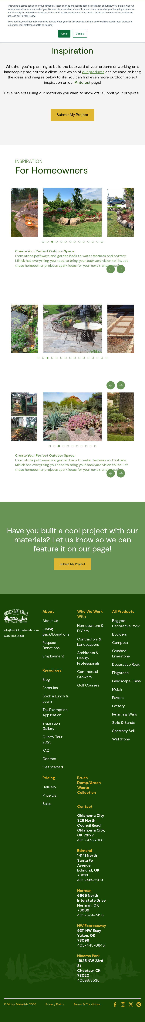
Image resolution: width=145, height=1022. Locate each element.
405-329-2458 (90, 915)
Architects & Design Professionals (88, 658)
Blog (46, 679)
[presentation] (110, 269)
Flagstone (120, 672)
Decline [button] (80, 33)
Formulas (50, 687)
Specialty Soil (123, 730)
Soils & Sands (123, 722)
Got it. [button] (64, 33)
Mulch (117, 689)
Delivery (49, 787)
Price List (50, 795)
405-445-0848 (91, 945)
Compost (120, 642)
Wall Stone (121, 739)
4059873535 (88, 980)
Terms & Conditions (87, 1004)
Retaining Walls (124, 714)
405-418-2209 (90, 880)
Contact (49, 758)
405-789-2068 (90, 840)
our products (93, 71)
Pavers (118, 697)
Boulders (119, 634)
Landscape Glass (126, 681)
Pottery (118, 705)
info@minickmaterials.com (21, 630)
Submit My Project (72, 114)
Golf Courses (88, 685)
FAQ (45, 750)
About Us (50, 620)
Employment (53, 656)
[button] (43, 242)
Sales (47, 803)
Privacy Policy (55, 1004)
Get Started (52, 767)
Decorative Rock (126, 664)
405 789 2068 (14, 636)
